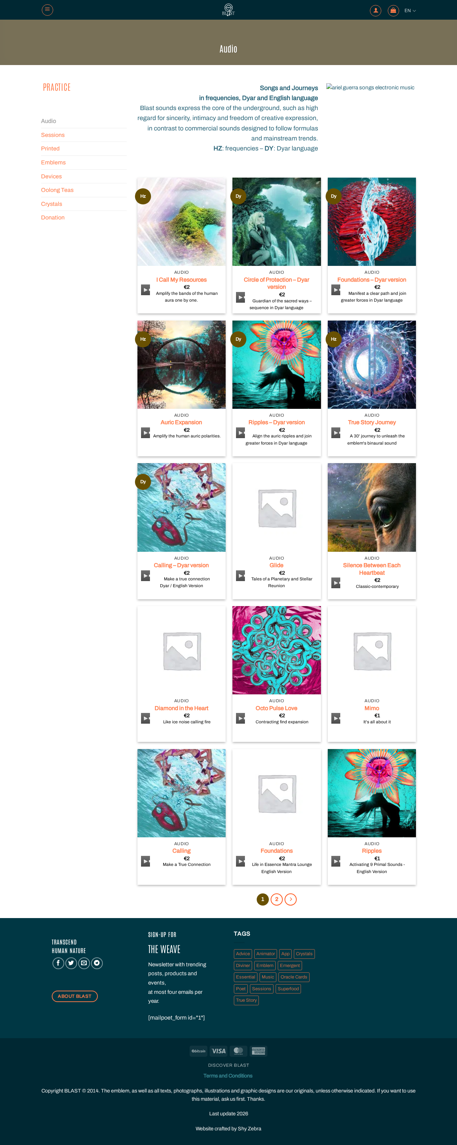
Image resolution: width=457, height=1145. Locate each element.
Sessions (53, 135)
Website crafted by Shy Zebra (228, 1128)
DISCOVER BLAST (228, 1065)
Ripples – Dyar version (276, 422)
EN (408, 10)
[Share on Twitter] (71, 963)
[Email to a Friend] (84, 963)
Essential (245, 977)
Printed (50, 148)
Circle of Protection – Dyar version (276, 283)
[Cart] (393, 10)
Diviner (243, 965)
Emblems (53, 162)
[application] (145, 289)
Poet (241, 988)
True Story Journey (372, 422)
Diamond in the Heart (182, 708)
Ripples (372, 851)
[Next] (291, 899)
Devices (51, 176)
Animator (265, 953)
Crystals (51, 204)
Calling (181, 851)
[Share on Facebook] (58, 963)
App (285, 953)
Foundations (277, 851)
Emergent (290, 965)
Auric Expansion (181, 422)
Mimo (372, 708)
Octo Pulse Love (276, 708)
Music (268, 977)
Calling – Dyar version (181, 565)
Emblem (264, 965)
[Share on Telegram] (97, 963)
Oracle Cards (294, 977)
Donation (53, 217)
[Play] (147, 290)
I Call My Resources (181, 280)
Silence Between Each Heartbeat (372, 569)
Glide (276, 565)
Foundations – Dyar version (371, 280)
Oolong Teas (57, 190)
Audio (48, 121)
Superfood (288, 988)
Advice (243, 953)
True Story (246, 1000)
